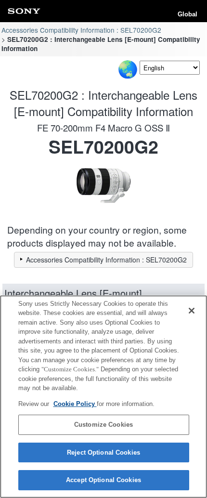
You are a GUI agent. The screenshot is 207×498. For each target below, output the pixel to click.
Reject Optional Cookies (103, 452)
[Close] (191, 310)
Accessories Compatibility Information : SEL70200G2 (81, 30)
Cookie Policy (75, 403)
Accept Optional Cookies (103, 480)
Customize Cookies (103, 424)
